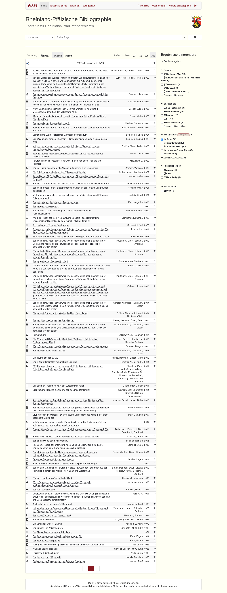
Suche (44, 5)
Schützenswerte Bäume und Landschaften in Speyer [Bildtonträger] (65, 463)
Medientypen (170, 186)
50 (146, 55)
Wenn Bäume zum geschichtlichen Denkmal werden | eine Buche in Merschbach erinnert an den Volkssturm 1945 (66, 110)
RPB (34, 5)
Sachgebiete (89, 5)
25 (140, 55)
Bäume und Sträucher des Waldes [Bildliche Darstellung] (60, 313)
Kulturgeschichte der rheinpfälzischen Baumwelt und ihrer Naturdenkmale (68, 544)
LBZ (65, 585)
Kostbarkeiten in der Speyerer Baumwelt (52, 503)
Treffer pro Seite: (122, 55)
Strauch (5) (171, 153)
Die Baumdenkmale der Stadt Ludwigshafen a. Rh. (57, 536)
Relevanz (45, 55)
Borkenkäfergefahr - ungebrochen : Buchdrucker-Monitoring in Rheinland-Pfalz (71, 429)
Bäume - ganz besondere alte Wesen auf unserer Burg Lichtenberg (65, 167)
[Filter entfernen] (191, 134)
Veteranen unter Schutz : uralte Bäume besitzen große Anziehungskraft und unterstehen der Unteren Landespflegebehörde (70, 423)
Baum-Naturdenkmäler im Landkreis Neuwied (55, 361)
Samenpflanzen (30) (175, 107)
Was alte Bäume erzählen (45, 548)
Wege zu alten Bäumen (44, 489)
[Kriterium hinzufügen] (195, 37)
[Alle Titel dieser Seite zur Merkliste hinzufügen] (154, 63)
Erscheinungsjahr (172, 61)
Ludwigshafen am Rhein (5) (179, 150)
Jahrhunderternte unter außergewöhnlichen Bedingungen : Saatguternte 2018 (71, 236)
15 (135, 55)
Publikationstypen (172, 165)
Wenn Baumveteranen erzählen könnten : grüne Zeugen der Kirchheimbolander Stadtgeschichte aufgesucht (62, 484)
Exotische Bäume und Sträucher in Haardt (53, 459)
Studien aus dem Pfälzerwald (47, 557)
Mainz (116, 585)
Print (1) (170, 190)
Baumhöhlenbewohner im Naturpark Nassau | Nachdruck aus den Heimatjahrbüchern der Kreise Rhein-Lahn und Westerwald (65, 453)
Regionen (75, 5)
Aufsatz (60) (171, 170)
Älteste (68, 55)
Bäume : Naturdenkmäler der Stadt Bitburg (53, 320)
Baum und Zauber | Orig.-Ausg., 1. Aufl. (52, 515)
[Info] (195, 5)
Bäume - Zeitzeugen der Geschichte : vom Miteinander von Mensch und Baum (71, 183)
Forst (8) (170, 118)
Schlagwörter (170, 134)
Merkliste (144, 5)
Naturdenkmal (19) (174, 111)
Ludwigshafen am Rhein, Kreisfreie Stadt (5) (180, 79)
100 (153, 55)
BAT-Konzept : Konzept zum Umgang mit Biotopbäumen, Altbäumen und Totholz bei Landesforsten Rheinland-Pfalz (68, 367)
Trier (126, 585)
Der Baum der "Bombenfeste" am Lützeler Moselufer (58, 385)
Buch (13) (170, 173)
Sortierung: (32, 55)
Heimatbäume (39, 334)
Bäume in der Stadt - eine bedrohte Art (51, 123)
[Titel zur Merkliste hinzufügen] (155, 70)
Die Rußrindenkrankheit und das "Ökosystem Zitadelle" (59, 172)
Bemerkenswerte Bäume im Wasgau (50, 440)
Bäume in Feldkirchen (43, 519)
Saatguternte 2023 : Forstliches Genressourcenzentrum (60, 134)
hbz (159, 585)
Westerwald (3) (173, 84)
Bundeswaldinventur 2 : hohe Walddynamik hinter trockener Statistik (66, 436)
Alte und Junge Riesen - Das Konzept (51, 225)
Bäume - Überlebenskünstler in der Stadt (52, 477)
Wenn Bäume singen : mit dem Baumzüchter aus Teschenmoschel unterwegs (70, 346)
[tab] (32, 55)
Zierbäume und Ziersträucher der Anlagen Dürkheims (59, 561)
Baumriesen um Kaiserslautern (48, 527)
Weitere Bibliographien (180, 5)
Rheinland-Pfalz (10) (175, 74)
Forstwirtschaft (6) (174, 122)
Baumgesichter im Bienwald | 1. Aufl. (50, 261)
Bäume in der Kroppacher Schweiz (49, 350)
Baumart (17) (172, 115)
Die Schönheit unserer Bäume (47, 523)
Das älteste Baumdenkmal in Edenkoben (52, 532)
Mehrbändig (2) (173, 177)
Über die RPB (159, 5)
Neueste (58, 55)
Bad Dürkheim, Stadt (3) (177, 91)
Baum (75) (171, 139)
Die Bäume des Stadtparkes (46, 540)
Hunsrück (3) (172, 87)
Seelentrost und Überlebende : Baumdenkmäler (56, 202)
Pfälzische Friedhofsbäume (46, 552)
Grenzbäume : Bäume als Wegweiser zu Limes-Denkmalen (61, 389)
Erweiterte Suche (58, 5)
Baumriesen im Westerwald (46, 206)
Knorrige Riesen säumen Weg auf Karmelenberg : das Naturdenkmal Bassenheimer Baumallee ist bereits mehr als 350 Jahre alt (66, 219)
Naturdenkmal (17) (175, 142)
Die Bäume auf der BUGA (45, 357)
